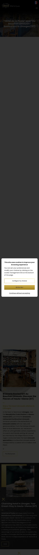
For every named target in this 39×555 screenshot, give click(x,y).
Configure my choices (19, 281)
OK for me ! (19, 287)
